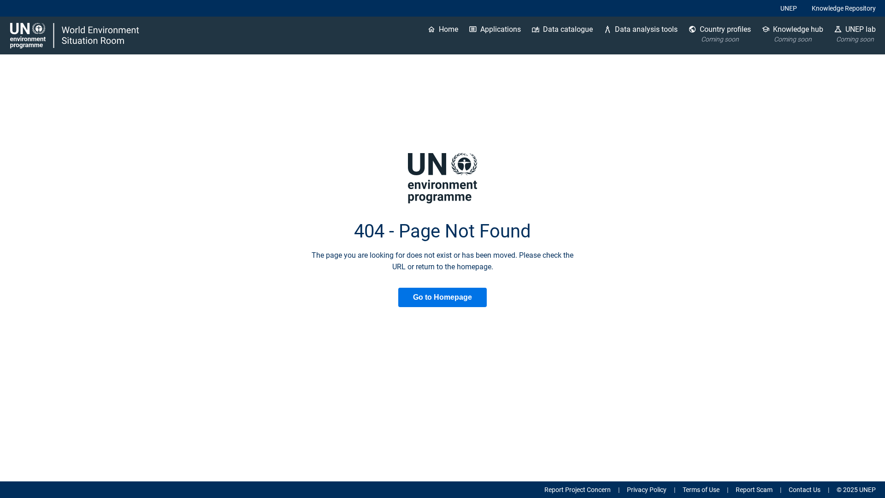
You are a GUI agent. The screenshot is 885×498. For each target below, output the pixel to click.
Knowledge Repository (844, 8)
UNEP (788, 8)
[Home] (75, 35)
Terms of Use (701, 489)
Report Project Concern (577, 489)
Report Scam (754, 489)
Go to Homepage (442, 297)
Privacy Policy (647, 489)
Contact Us (804, 489)
